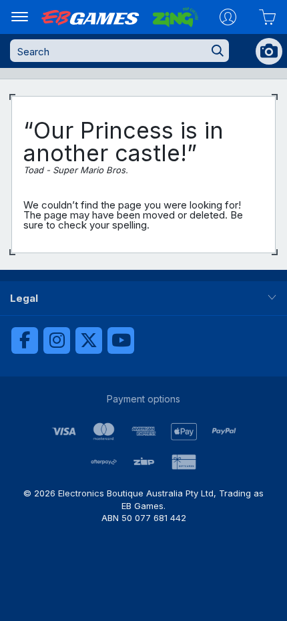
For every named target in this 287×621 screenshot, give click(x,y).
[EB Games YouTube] (120, 340)
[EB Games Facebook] (24, 340)
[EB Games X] (88, 340)
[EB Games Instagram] (56, 340)
